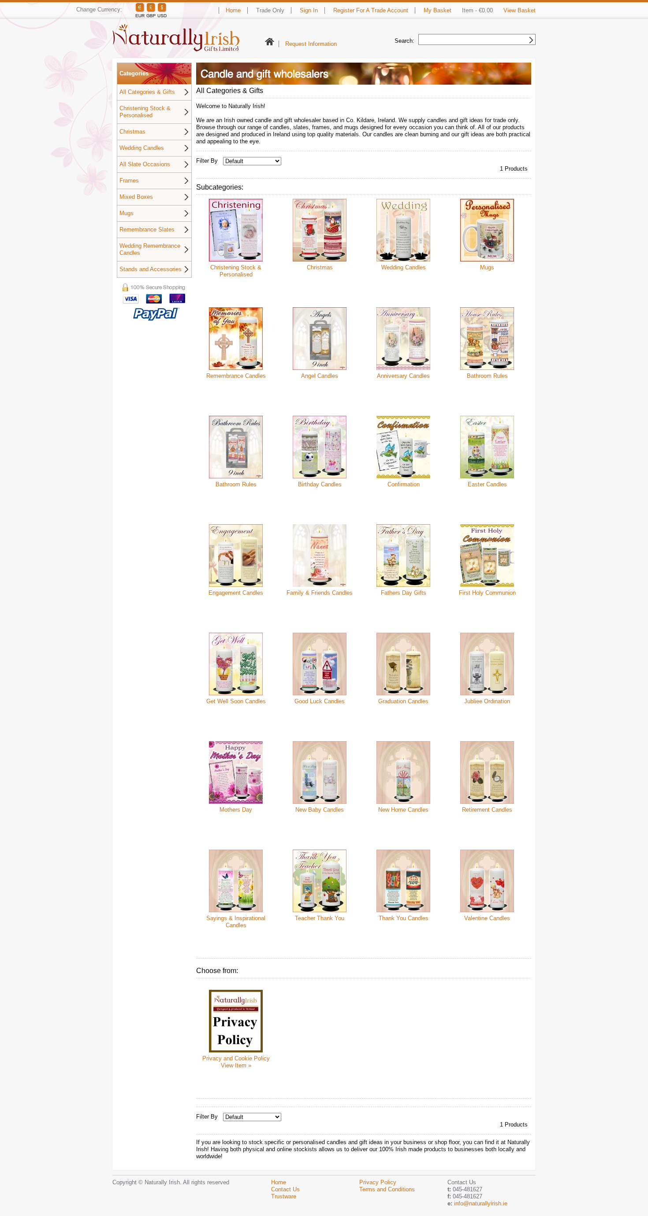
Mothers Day (236, 809)
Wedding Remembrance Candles (149, 249)
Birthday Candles (320, 484)
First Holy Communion (487, 592)
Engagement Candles (236, 592)
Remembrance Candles (236, 376)
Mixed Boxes (136, 197)
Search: (404, 40)
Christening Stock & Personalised (145, 112)
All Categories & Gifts (147, 92)
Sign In (309, 10)
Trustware (283, 1196)
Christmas (132, 131)
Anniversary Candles (403, 376)
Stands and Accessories (150, 269)
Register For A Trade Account (370, 10)
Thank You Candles (403, 918)
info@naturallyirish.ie (480, 1203)
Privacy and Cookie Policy (236, 1058)
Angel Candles (319, 376)
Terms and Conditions (387, 1189)
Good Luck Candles (319, 701)
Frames (129, 180)
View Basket (519, 10)
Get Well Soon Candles (236, 701)
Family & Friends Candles (320, 592)
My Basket (437, 10)
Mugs (126, 213)
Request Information (311, 44)
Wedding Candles (141, 148)
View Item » (236, 1065)
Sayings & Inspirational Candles (235, 922)
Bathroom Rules (487, 376)
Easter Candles (487, 484)
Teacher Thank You (319, 918)
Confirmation (403, 484)
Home (233, 10)
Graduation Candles (403, 701)
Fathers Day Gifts (403, 592)
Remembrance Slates (147, 229)
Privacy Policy (377, 1182)
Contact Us (285, 1189)
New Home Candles (403, 809)
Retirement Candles (487, 809)
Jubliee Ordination (487, 701)
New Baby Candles (319, 809)
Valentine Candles (487, 918)
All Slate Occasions (144, 164)
